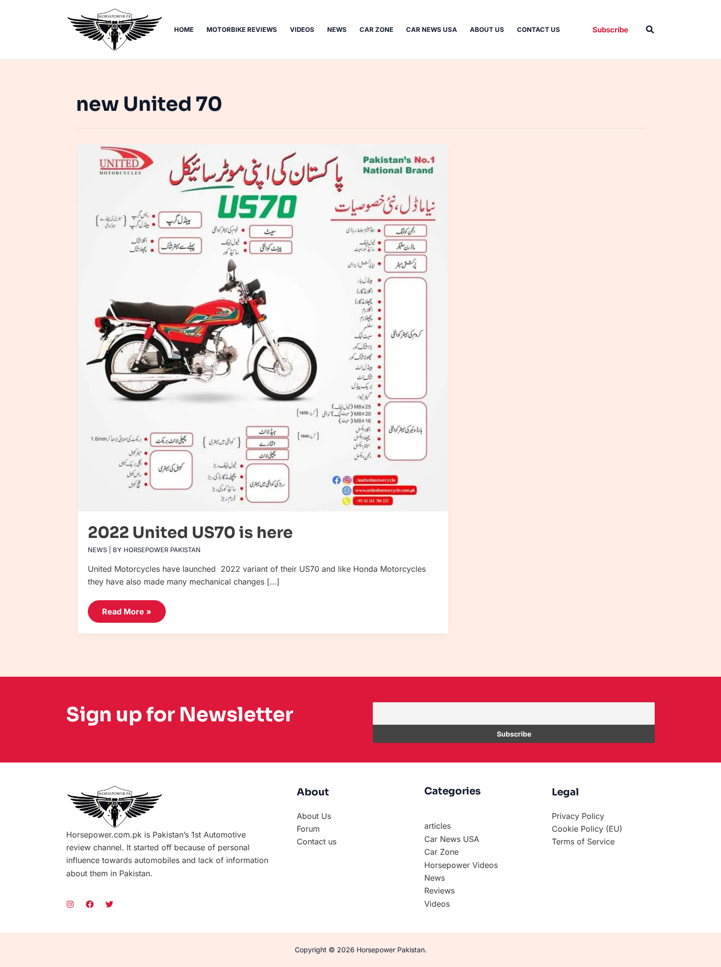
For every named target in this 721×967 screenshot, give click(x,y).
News (337, 29)
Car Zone (376, 29)
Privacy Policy (578, 816)
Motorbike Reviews (241, 29)
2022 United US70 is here (190, 532)
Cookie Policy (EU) (587, 829)
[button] (610, 29)
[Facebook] (90, 904)
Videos (302, 29)
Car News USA (431, 29)
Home (184, 29)
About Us (487, 29)
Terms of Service (583, 841)
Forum (308, 829)
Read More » (127, 608)
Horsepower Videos (461, 865)
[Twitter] (109, 904)
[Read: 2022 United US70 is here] (263, 324)
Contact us (538, 29)
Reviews (439, 890)
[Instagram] (70, 904)
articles (437, 826)
